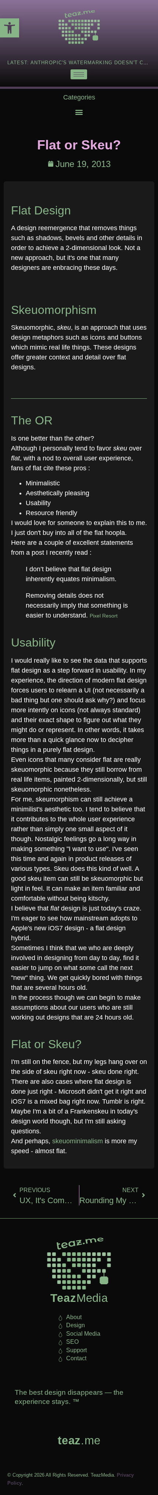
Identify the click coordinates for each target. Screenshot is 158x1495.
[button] (9, 27)
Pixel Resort (104, 616)
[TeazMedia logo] (79, 1263)
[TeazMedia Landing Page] (79, 27)
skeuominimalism (77, 1141)
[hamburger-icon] (79, 74)
